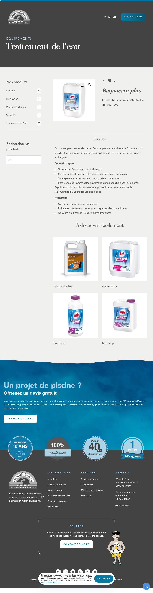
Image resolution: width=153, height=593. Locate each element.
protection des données (50, 582)
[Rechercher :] (23, 159)
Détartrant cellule (63, 287)
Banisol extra (109, 287)
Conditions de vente (57, 501)
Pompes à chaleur (16, 107)
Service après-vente (90, 479)
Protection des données (58, 495)
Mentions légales (55, 490)
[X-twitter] (87, 571)
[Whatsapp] (80, 571)
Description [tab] (100, 139)
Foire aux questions (56, 484)
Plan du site (52, 507)
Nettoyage (12, 99)
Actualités (52, 479)
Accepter (103, 578)
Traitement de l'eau (17, 123)
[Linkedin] (94, 571)
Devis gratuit (87, 484)
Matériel (11, 91)
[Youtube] (72, 571)
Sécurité (10, 115)
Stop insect (59, 343)
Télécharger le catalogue (92, 490)
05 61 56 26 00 (122, 505)
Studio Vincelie (115, 579)
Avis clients (86, 495)
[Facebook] (65, 571)
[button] (111, 17)
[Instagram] (58, 571)
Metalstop (108, 343)
